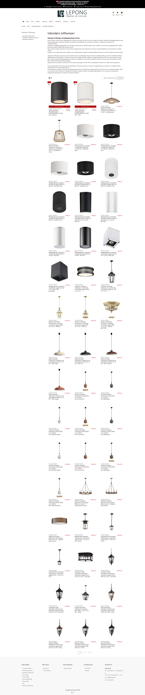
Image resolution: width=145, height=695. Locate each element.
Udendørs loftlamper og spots (30, 37)
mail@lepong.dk (111, 677)
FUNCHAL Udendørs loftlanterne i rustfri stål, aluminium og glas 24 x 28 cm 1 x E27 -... (108, 289)
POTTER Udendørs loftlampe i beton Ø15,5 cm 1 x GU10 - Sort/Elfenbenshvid (56, 432)
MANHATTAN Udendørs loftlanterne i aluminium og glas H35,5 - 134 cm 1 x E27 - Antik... (82, 539)
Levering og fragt (26, 668)
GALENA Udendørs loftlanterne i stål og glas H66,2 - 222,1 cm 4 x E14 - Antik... (82, 610)
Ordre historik (46, 670)
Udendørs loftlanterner (28, 36)
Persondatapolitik (27, 679)
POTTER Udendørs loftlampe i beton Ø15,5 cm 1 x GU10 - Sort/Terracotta (82, 397)
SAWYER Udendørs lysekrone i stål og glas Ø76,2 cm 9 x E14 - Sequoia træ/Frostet (81, 503)
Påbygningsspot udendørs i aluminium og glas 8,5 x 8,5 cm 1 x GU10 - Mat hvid (109, 254)
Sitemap (87, 670)
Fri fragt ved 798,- (69, 6)
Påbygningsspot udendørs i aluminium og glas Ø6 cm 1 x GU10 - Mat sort (83, 254)
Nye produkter (68, 668)
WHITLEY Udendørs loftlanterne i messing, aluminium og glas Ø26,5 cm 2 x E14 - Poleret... (56, 324)
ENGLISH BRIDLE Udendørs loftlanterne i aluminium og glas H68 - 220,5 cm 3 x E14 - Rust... (108, 610)
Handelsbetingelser (27, 670)
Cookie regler (25, 677)
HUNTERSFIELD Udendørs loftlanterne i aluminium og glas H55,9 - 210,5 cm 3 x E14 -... (108, 539)
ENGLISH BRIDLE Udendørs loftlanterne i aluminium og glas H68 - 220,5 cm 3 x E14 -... (82, 645)
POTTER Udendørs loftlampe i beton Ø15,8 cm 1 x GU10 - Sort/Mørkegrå (108, 468)
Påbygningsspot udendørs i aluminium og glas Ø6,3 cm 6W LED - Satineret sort (57, 218)
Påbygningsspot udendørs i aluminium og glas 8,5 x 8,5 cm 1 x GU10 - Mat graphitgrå (57, 289)
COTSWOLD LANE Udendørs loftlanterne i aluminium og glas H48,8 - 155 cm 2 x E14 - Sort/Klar (56, 610)
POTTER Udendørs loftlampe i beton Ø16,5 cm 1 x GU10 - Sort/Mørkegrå (108, 432)
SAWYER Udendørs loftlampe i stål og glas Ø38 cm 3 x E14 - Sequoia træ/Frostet (56, 539)
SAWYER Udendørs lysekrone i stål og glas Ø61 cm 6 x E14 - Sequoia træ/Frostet (108, 503)
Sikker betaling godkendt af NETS (94, 6)
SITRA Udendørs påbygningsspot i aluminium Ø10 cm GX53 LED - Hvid (82, 113)
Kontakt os (88, 668)
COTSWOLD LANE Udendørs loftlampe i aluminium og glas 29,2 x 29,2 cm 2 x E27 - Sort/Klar (82, 574)
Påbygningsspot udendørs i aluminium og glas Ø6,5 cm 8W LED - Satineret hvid (57, 184)
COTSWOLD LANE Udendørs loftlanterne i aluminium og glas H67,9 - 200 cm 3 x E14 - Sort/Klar (108, 574)
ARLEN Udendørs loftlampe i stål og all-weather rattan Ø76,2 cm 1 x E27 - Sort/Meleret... (108, 110)
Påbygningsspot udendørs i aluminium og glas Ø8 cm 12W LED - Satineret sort (108, 148)
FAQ (23, 683)
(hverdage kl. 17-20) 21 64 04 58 (54, 6)
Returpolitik (25, 681)
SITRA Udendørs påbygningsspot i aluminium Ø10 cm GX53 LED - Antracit (56, 113)
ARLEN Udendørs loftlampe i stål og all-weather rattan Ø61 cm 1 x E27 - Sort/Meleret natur (56, 149)
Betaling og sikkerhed (28, 672)
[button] (58, 21)
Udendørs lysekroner (28, 39)
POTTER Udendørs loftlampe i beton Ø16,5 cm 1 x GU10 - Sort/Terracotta (82, 432)
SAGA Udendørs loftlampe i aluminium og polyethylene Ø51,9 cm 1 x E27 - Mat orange (56, 397)
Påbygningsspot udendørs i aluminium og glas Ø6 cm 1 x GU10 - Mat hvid (57, 254)
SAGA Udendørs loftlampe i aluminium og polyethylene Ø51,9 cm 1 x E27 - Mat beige (56, 361)
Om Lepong (25, 675)
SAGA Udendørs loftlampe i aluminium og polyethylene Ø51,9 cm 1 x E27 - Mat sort (82, 361)
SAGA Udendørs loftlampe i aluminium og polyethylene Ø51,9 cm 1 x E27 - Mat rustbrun (108, 361)
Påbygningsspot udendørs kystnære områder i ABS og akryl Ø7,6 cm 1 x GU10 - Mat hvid (109, 219)
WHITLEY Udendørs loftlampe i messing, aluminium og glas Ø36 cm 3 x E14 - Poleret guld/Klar (107, 325)
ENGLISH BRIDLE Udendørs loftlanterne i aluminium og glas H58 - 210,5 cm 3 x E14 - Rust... (56, 645)
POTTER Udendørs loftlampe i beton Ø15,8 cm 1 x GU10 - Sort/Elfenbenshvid (56, 503)
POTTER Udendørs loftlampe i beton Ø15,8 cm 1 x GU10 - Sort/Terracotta (82, 468)
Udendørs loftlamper (28, 32)
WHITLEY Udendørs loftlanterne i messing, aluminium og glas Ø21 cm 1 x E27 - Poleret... (81, 324)
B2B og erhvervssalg (27, 685)
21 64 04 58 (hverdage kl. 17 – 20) (113, 675)
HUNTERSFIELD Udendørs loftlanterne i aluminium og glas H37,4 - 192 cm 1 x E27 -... (56, 574)
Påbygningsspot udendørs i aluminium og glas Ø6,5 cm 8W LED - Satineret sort (83, 184)
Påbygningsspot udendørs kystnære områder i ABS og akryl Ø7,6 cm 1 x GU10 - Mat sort (83, 219)
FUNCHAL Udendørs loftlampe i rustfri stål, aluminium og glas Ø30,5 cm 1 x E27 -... (82, 289)
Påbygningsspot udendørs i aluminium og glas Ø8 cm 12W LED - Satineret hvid (82, 148)
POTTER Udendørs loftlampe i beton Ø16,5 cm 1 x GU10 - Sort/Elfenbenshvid (56, 468)
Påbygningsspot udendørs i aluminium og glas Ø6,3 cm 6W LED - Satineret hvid (109, 184)
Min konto (46, 668)
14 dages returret (79, 6)
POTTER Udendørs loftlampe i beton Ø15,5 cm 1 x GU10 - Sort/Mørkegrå (108, 397)
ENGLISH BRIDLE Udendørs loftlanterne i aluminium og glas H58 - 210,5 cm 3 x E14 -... (108, 645)
